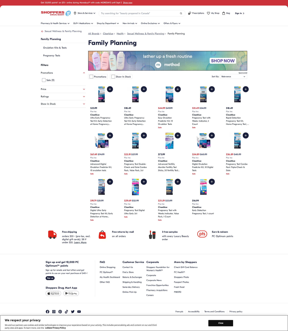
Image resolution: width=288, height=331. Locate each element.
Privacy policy (236, 311)
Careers (150, 295)
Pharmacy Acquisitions (156, 290)
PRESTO (177, 292)
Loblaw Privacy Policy (55, 327)
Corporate (151, 275)
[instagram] (54, 311)
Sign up (50, 278)
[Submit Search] (181, 13)
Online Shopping (107, 267)
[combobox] (142, 13)
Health (120, 33)
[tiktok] (66, 311)
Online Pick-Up (130, 292)
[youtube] (79, 311)
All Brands (93, 33)
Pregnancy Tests (51, 55)
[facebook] (48, 311)
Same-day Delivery (131, 287)
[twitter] (73, 311)
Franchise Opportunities (157, 285)
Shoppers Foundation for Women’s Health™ (157, 269)
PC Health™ (179, 272)
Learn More (80, 242)
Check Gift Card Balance (185, 267)
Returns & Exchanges (132, 277)
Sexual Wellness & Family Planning (63, 31)
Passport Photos (181, 282)
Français (179, 311)
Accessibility (194, 311)
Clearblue (108, 33)
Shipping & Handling (132, 282)
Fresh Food (179, 287)
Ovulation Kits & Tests (55, 47)
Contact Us (128, 267)
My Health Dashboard (110, 277)
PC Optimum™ (106, 272)
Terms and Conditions (214, 311)
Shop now (127, 2)
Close (221, 323)
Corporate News (154, 280)
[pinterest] (60, 311)
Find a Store (128, 272)
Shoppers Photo (181, 277)
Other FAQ (105, 282)
